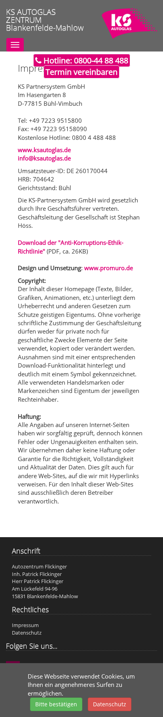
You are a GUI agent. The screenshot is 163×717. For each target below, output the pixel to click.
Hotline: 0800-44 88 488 (85, 60)
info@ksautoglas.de (44, 158)
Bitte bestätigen (56, 704)
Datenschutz (109, 704)
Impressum (25, 625)
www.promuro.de (108, 268)
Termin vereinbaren (81, 72)
